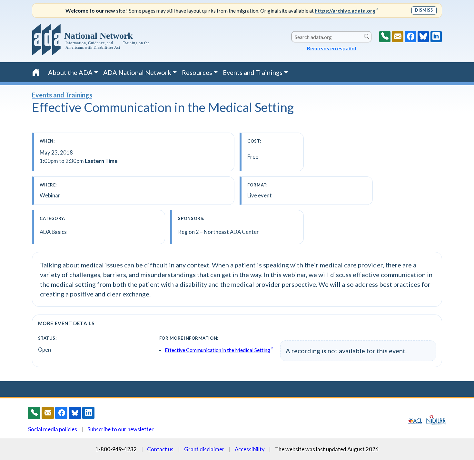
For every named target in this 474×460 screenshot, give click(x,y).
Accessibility (250, 449)
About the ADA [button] (70, 72)
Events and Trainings (62, 95)
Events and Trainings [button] (252, 72)
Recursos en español (331, 48)
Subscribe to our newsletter (120, 429)
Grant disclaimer (204, 449)
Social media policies (52, 429)
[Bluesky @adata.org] (423, 36)
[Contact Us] (397, 36)
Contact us (160, 449)
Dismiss (424, 10)
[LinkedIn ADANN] (436, 36)
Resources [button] (197, 72)
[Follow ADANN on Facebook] (410, 36)
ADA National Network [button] (137, 72)
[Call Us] (384, 36)
